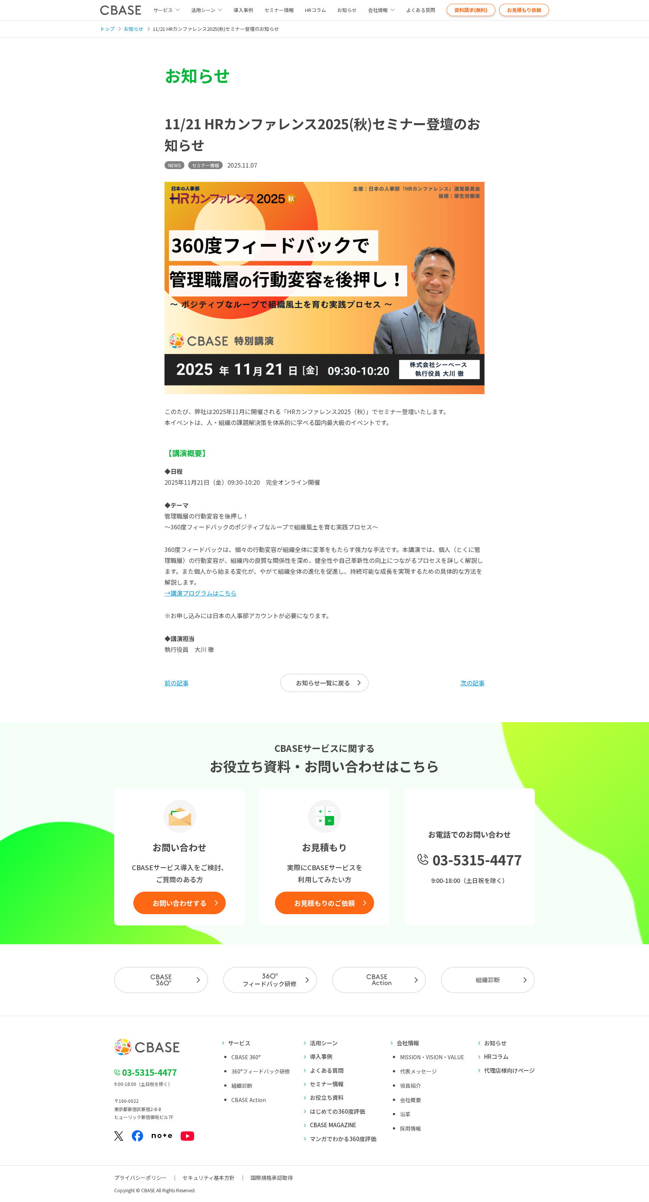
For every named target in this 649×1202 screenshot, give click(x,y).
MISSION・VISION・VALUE (432, 1057)
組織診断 (488, 979)
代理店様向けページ (509, 1070)
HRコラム (315, 10)
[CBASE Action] (379, 980)
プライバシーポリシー (140, 1177)
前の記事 (177, 682)
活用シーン (203, 10)
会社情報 (378, 10)
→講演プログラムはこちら (201, 592)
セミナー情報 (279, 10)
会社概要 (410, 1100)
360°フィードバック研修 (260, 1071)
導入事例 (243, 10)
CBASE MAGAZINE (333, 1125)
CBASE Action (248, 1100)
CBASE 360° (246, 1057)
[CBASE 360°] (161, 980)
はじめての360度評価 (337, 1111)
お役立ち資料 (327, 1097)
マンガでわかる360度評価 (343, 1139)
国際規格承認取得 (272, 1177)
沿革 (405, 1114)
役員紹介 (410, 1085)
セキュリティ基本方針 (209, 1177)
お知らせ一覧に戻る (323, 682)
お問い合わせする (179, 903)
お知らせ (347, 10)
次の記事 (472, 682)
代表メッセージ (418, 1071)
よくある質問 (420, 10)
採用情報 (410, 1128)
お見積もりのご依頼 (324, 903)
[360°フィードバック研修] (270, 980)
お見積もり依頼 (524, 10)
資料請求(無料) (471, 10)
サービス (239, 1043)
